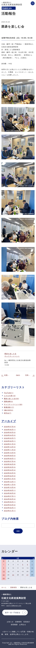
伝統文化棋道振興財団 (11, 3)
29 (4, 578)
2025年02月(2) (10, 476)
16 (8, 571)
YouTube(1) (8, 393)
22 (4, 575)
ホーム (4, 587)
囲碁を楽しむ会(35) (11, 398)
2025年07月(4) (10, 461)
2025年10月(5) (10, 453)
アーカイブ (8, 421)
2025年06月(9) (10, 464)
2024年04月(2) (10, 505)
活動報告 (13, 587)
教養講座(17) (9, 407)
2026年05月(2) (10, 432)
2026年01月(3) (10, 444)
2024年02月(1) (10, 508)
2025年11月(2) (10, 450)
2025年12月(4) (10, 447)
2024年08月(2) (10, 493)
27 (27, 575)
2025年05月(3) (10, 467)
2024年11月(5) (10, 484)
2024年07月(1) (10, 496)
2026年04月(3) (10, 435)
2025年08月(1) (10, 458)
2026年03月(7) (10, 438)
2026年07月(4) (10, 426)
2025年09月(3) (10, 455)
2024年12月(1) (10, 482)
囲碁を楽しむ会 (10, 354)
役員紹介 (26, 622)
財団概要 (14, 624)
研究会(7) (7, 413)
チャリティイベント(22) (13, 404)
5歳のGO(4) (8, 410)
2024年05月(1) (10, 502)
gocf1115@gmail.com (13, 605)
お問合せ (22, 624)
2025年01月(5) (10, 479)
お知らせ (10, 622)
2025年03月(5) (10, 473)
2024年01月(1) (10, 511)
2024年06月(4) (10, 499)
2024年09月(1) (10, 490)
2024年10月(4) (10, 487)
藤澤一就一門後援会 (12, 612)
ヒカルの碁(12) (10, 395)
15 (4, 571)
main (18, 375)
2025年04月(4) (10, 470)
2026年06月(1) (10, 429)
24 (13, 575)
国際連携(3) (8, 401)
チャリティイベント (12, 356)
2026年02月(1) (10, 441)
